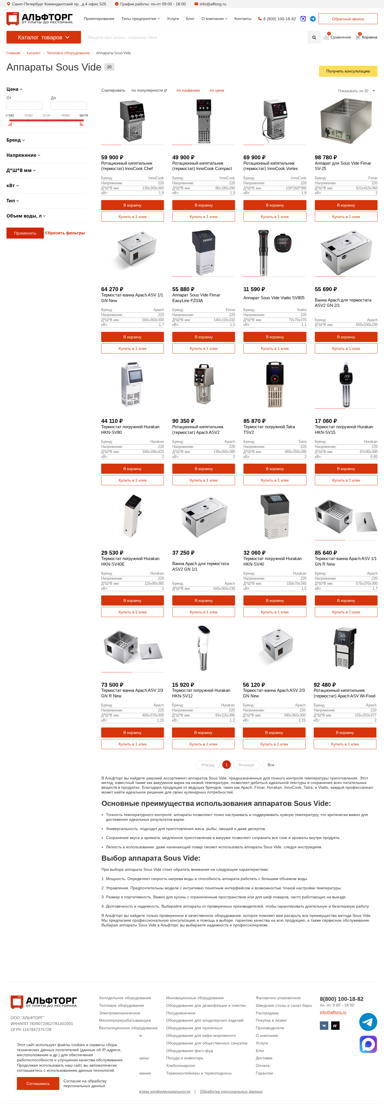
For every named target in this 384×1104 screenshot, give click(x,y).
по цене (217, 90)
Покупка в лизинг (271, 1020)
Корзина (369, 36)
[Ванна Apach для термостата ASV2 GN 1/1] (203, 516)
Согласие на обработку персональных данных (85, 1083)
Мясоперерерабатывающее (125, 1020)
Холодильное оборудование (125, 998)
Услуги (262, 1043)
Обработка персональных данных (231, 1091)
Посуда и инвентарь (184, 1058)
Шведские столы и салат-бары (284, 1005)
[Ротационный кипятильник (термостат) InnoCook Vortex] (274, 121)
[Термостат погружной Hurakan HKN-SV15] (346, 384)
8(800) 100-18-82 (341, 999)
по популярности (148, 90)
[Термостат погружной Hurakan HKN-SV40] (274, 516)
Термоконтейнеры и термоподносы (199, 1073)
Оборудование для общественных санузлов (206, 1043)
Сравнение (340, 37)
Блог (260, 1050)
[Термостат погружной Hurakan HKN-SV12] (203, 648)
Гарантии (264, 1073)
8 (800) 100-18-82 (279, 19)
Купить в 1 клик (132, 216)
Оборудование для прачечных (194, 1028)
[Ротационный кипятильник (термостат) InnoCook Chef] (132, 121)
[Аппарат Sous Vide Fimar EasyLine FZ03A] (203, 253)
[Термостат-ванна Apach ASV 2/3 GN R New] (132, 648)
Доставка (264, 1058)
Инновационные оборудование (195, 998)
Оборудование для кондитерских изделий (204, 1020)
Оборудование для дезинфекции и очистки (206, 1005)
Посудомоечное (181, 1013)
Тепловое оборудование (121, 1005)
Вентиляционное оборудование (128, 1028)
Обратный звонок (348, 19)
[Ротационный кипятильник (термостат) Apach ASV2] (203, 384)
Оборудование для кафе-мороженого (201, 1035)
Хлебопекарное (180, 1065)
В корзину (132, 205)
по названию (189, 90)
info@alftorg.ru (213, 4)
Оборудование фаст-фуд (189, 1050)
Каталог (40, 37)
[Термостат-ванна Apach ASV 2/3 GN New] (274, 648)
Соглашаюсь (38, 1083)
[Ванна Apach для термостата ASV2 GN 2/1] (346, 253)
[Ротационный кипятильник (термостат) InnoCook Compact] (203, 121)
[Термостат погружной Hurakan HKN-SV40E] (132, 516)
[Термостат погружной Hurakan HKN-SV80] (132, 384)
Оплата (263, 1065)
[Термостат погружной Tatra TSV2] (274, 384)
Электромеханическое (119, 1013)
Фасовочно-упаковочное (278, 998)
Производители (270, 1028)
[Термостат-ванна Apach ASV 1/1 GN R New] (346, 516)
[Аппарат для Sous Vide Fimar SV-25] (346, 121)
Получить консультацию (348, 71)
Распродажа (267, 1013)
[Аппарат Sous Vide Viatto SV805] (274, 253)
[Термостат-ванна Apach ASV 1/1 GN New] (132, 253)
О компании (267, 1035)
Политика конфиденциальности (161, 1091)
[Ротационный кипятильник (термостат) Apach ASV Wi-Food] (345, 648)
